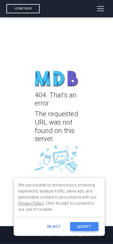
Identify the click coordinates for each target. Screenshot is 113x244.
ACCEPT (84, 226)
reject (54, 226)
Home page (23, 8)
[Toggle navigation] (100, 8)
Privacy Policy (31, 203)
